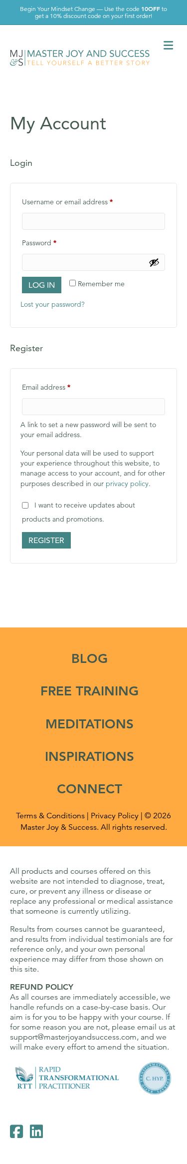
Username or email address (81, 201)
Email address (60, 387)
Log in (41, 285)
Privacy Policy (115, 816)
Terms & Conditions (50, 816)
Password (53, 242)
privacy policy (127, 483)
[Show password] (154, 262)
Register (46, 540)
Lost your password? (52, 304)
